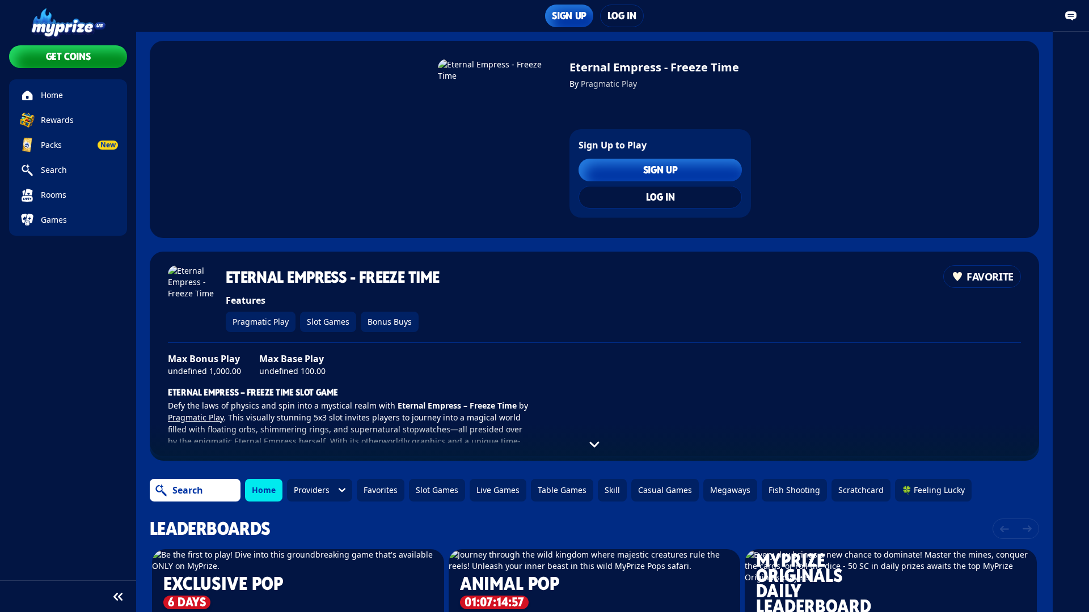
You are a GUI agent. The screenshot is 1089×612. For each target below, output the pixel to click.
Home (264, 489)
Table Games (562, 489)
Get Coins (68, 56)
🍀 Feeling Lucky (933, 489)
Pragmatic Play (609, 83)
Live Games (498, 489)
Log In (621, 15)
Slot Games (328, 321)
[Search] (161, 490)
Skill (612, 489)
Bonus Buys (390, 321)
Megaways (730, 489)
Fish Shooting (794, 489)
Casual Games (665, 489)
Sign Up (569, 15)
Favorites (381, 489)
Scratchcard (861, 489)
